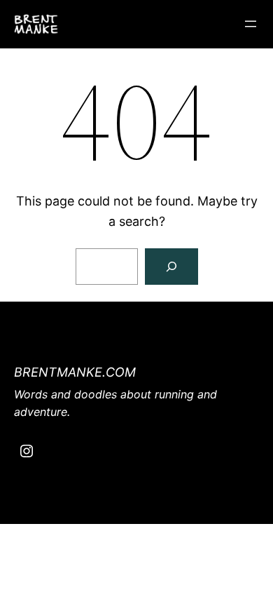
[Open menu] (250, 23)
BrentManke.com (75, 372)
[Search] (171, 266)
